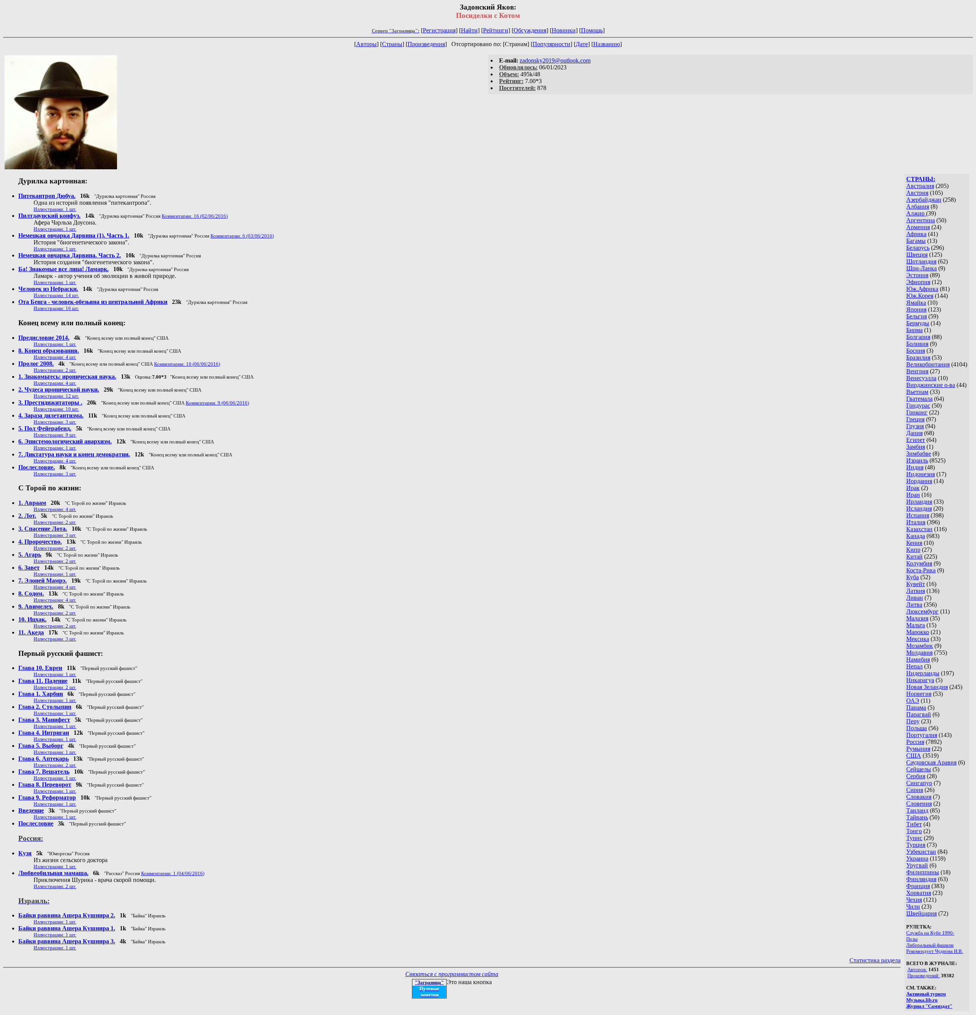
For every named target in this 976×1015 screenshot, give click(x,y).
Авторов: (917, 969)
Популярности (551, 44)
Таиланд (917, 810)
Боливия (917, 343)
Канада (915, 536)
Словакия (918, 796)
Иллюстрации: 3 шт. (55, 422)
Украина (917, 858)
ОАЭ (912, 700)
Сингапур (919, 783)
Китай (914, 556)
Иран (913, 494)
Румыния (918, 748)
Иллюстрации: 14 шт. (56, 295)
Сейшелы (918, 769)
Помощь (592, 30)
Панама (916, 707)
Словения (919, 803)
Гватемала (919, 398)
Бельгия (916, 316)
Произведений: (923, 975)
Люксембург (922, 611)
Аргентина (920, 220)
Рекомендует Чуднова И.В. (934, 951)
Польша (916, 728)
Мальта (915, 625)
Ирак (913, 488)
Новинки (564, 30)
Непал (914, 666)
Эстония (917, 275)
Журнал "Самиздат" (929, 1006)
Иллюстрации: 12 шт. (56, 396)
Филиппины (922, 872)
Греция (915, 419)
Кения (914, 543)
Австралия (920, 186)
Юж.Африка (922, 289)
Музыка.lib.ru (921, 1000)
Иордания (919, 481)
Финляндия (921, 879)
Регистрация (439, 30)
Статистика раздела (875, 960)
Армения (918, 227)
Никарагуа (920, 680)
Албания (917, 206)
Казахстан (919, 529)
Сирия (914, 790)
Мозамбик (919, 645)
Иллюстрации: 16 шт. (56, 308)
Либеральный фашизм (930, 945)
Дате (582, 44)
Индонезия (920, 474)
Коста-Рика (921, 570)
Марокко (917, 632)
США (913, 755)
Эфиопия (918, 282)
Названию (606, 44)
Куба (912, 577)
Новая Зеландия (927, 687)
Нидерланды (922, 673)
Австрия (917, 193)
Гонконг (917, 412)
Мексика (917, 639)
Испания (917, 515)
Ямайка (916, 302)
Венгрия (917, 371)
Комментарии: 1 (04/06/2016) (172, 873)
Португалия (921, 735)
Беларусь (917, 247)
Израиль (917, 460)
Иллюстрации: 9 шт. (55, 435)
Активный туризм (926, 994)
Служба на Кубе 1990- (930, 933)
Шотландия (921, 261)
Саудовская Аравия (931, 762)
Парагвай (918, 714)
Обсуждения (530, 30)
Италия (915, 522)
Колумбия (919, 563)
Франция (918, 886)
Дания (914, 433)
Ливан (914, 597)
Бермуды (917, 323)
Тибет (914, 824)
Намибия (918, 659)
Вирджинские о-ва (930, 385)
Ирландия (919, 501)
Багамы (916, 241)
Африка (916, 234)
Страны (392, 44)
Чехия (914, 899)
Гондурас (918, 405)
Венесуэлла (921, 378)
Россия (915, 742)
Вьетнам (917, 392)
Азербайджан (923, 199)
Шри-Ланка (921, 268)
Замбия (915, 446)
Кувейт (915, 584)
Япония (916, 309)
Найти (469, 30)
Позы (912, 939)
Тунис (914, 838)
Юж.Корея (919, 295)
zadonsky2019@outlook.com (555, 60)
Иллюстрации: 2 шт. (55, 370)
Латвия (915, 591)
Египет (915, 440)
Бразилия (918, 357)
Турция (915, 845)
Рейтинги (495, 30)
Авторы (366, 44)
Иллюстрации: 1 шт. (55, 209)
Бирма (914, 330)
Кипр (913, 549)
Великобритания (928, 364)
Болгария (918, 337)
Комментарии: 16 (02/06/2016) (195, 216)
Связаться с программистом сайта (451, 974)
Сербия (915, 776)
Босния (915, 350)
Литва (914, 604)
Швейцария (921, 913)
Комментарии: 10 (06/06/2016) (187, 364)
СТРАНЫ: (920, 179)
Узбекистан (921, 851)
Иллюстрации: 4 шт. (55, 357)
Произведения (426, 44)
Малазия (917, 618)
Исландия (919, 508)
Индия (914, 467)
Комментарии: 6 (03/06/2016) (242, 236)
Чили (913, 906)
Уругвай (917, 865)
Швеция (917, 254)
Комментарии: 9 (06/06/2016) (217, 403)
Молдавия (919, 652)
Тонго (914, 831)
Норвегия (918, 694)
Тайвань (917, 817)
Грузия (915, 426)
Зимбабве (918, 453)
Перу (913, 721)
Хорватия (918, 893)
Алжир (916, 213)
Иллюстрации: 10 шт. (56, 409)
